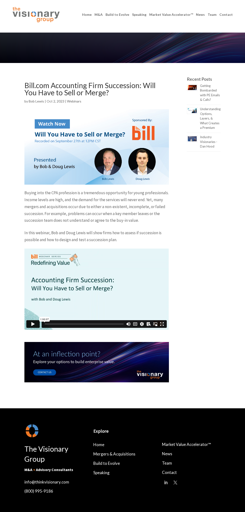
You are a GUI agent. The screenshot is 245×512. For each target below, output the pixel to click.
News (200, 14)
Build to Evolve (117, 14)
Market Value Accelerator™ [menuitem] (186, 444)
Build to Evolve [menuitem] (106, 463)
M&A (99, 14)
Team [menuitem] (167, 463)
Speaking (139, 14)
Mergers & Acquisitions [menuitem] (114, 453)
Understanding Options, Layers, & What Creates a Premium (210, 118)
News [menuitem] (167, 453)
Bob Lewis (37, 101)
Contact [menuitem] (169, 472)
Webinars (74, 101)
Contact (226, 14)
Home (87, 14)
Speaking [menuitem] (101, 472)
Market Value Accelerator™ (171, 14)
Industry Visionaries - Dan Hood (208, 141)
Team (212, 14)
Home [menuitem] (98, 444)
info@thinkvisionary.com (46, 481)
